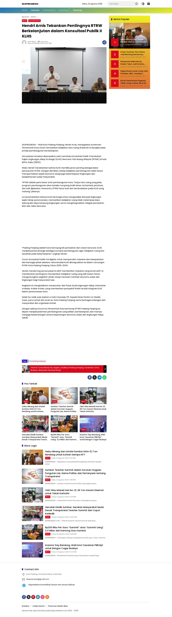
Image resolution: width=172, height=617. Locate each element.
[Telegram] (99, 377)
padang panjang (38, 361)
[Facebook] (90, 377)
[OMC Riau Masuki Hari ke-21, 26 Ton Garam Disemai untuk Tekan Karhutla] (93, 395)
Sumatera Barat (34, 21)
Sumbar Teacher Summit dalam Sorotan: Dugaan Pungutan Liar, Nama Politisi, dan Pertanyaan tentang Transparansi (63, 409)
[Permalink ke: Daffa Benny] (25, 42)
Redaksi (25, 606)
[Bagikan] (104, 42)
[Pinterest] (33, 597)
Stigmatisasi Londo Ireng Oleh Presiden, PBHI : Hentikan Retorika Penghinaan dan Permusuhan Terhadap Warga (134, 72)
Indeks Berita (39, 606)
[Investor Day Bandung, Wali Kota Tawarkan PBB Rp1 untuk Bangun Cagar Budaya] (93, 423)
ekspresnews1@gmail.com (37, 579)
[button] (136, 4)
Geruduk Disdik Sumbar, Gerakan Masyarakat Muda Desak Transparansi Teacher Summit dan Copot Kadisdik (35, 437)
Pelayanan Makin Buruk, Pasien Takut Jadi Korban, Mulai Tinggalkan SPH (132, 62)
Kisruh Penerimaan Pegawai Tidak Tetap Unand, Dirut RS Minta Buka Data (133, 81)
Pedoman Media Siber (58, 606)
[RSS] (47, 597)
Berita (25, 21)
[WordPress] (38, 597)
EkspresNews (30, 3)
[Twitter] (94, 377)
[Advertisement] (64, 124)
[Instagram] (43, 597)
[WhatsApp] (104, 377)
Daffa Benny (32, 41)
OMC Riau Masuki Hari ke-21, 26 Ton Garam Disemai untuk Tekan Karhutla (93, 409)
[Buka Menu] (148, 3)
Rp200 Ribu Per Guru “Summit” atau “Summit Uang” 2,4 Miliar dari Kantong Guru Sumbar (64, 437)
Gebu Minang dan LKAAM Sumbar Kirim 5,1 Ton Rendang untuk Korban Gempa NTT (33, 409)
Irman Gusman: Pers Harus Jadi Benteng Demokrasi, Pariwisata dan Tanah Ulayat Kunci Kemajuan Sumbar (133, 53)
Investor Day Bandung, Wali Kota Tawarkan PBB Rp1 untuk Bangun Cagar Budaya (93, 437)
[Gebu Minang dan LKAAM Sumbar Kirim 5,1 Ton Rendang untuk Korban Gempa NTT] (35, 395)
